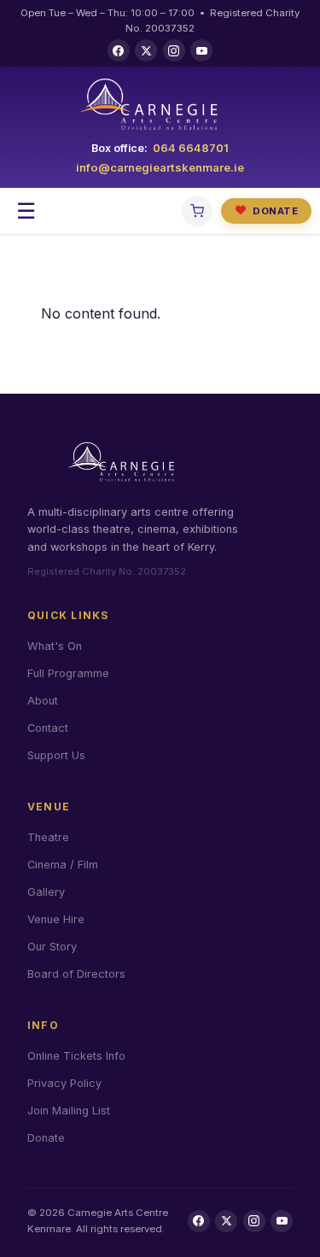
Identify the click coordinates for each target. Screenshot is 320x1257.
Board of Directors (76, 974)
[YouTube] (201, 50)
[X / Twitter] (146, 50)
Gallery (46, 892)
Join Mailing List (68, 1110)
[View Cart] (197, 211)
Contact (47, 728)
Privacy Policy (64, 1083)
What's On (54, 646)
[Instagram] (174, 50)
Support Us (56, 755)
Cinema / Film (62, 864)
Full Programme (68, 673)
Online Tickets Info (76, 1055)
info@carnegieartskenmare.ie (160, 167)
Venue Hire (55, 919)
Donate (266, 210)
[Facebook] (119, 50)
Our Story (52, 946)
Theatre (48, 837)
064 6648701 (191, 148)
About (42, 700)
